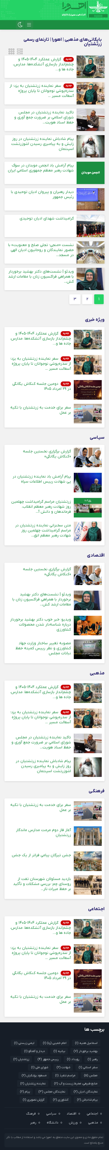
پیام (25, 1092)
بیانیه (59, 1051)
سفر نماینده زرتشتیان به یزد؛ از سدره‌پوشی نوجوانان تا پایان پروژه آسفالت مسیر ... (42, 91)
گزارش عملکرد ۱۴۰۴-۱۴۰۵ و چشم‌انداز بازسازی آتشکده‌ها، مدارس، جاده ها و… (43, 64)
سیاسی (51, 1113)
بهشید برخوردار (86, 1051)
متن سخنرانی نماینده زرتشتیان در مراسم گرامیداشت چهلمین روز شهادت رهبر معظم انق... (43, 530)
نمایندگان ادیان (86, 1092)
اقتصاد (71, 1113)
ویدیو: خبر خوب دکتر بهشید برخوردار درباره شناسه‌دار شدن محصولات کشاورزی (40, 624)
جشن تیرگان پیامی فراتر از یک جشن (41, 855)
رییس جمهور (48, 1059)
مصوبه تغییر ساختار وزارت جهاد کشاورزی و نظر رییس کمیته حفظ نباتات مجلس (43, 648)
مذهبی (93, 1122)
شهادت (63, 1067)
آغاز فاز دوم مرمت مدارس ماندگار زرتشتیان (43, 832)
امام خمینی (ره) (55, 1043)
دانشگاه (52, 1122)
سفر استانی (88, 1067)
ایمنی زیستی (24, 1043)
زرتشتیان (21, 1059)
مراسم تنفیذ (65, 1075)
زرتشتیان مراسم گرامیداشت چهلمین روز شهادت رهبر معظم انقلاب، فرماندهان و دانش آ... (41, 506)
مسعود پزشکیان (34, 1075)
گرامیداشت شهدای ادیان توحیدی (47, 218)
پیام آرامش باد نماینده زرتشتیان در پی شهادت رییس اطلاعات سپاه (42, 479)
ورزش (73, 1122)
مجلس (91, 1075)
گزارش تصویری (33, 1100)
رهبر (93, 1059)
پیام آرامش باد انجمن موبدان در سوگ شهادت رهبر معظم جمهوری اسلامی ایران (41, 168)
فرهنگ (31, 1113)
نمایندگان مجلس (52, 1092)
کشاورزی (60, 1100)
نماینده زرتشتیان (33, 1083)
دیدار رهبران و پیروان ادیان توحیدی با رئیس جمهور (42, 194)
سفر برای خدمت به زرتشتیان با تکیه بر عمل (40, 410)
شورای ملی (39, 1067)
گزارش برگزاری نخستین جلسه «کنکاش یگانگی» (47, 454)
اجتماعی (92, 1113)
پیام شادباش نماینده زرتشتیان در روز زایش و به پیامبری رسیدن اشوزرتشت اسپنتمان (42, 144)
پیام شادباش (87, 1100)
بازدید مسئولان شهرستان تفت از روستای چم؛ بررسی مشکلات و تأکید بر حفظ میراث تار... (42, 884)
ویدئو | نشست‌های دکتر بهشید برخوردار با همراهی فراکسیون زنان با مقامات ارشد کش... (41, 276)
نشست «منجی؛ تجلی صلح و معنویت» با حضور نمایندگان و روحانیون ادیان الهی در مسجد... (41, 250)
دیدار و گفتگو (34, 1051)
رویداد (73, 1059)
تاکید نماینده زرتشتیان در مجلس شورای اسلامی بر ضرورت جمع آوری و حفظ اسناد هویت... (44, 117)
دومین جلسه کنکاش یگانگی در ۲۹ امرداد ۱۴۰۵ (41, 386)
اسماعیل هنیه (86, 1043)
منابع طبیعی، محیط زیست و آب (76, 1083)
